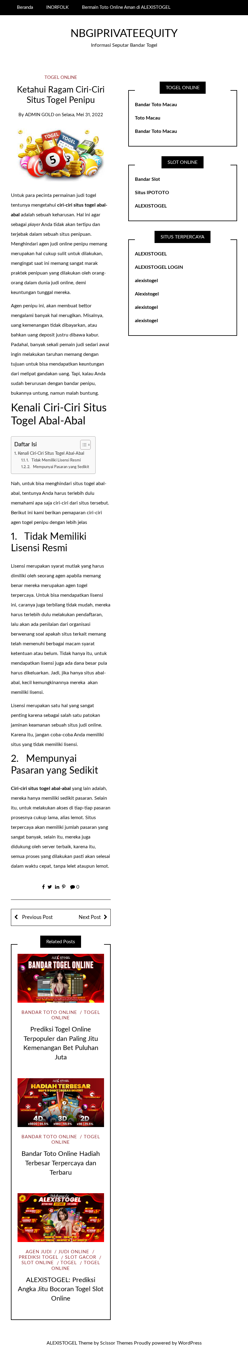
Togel (68, 1263)
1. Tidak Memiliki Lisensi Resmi (53, 460)
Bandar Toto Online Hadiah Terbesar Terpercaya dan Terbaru (60, 1163)
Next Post (90, 917)
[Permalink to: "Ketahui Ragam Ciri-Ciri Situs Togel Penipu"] (61, 154)
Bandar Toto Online (49, 1012)
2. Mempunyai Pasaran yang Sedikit (58, 467)
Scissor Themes (116, 1343)
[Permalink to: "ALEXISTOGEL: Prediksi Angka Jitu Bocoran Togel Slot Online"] (61, 1217)
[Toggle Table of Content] (82, 445)
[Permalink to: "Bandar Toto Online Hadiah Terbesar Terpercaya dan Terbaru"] (61, 1102)
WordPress (190, 1343)
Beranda (25, 7)
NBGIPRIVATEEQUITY (124, 33)
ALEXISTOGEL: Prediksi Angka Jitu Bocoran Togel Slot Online (60, 1289)
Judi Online (73, 1252)
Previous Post (37, 917)
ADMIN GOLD (39, 115)
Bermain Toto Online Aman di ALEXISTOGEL (126, 7)
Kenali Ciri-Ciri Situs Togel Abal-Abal (51, 453)
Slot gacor (80, 1257)
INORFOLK (57, 7)
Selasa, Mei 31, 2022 (82, 115)
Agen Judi (39, 1252)
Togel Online (60, 77)
